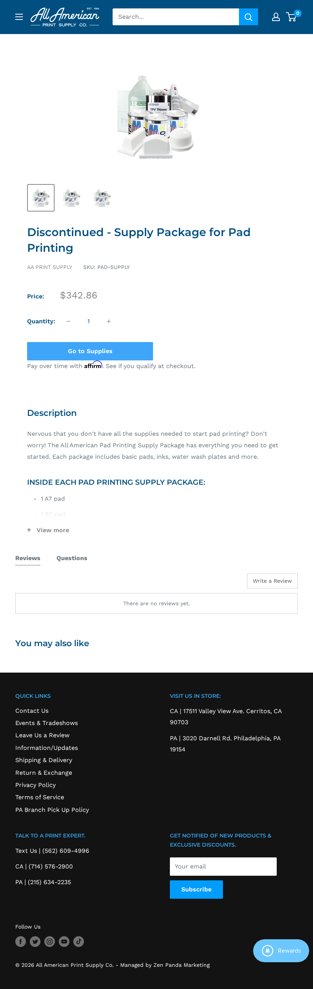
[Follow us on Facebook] (20, 941)
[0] (291, 16)
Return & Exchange (43, 772)
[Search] (248, 16)
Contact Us (31, 710)
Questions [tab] (71, 558)
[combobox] (176, 16)
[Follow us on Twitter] (35, 941)
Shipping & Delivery (43, 760)
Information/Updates (46, 747)
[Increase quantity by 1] (109, 321)
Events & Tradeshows (46, 723)
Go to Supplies (90, 351)
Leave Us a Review (42, 735)
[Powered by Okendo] (49, 583)
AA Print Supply (49, 267)
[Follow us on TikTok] (78, 941)
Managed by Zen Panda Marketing (165, 965)
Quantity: (41, 321)
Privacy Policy (35, 785)
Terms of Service (39, 797)
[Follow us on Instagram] (49, 941)
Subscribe (196, 889)
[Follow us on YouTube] (64, 941)
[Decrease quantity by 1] (68, 321)
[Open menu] (19, 17)
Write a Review (272, 581)
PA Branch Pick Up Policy (52, 809)
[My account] (276, 17)
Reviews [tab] (27, 558)
